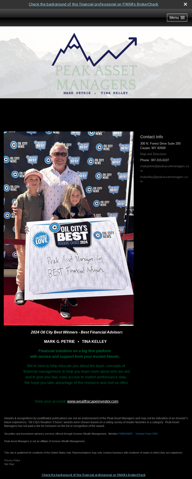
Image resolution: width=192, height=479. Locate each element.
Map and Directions (153, 154)
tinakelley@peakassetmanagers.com (164, 179)
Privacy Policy (12, 460)
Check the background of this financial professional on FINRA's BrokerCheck (93, 4)
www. (71, 401)
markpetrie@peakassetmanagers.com (164, 168)
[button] (177, 18)
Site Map (9, 464)
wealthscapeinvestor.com (97, 401)
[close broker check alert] (185, 4)
